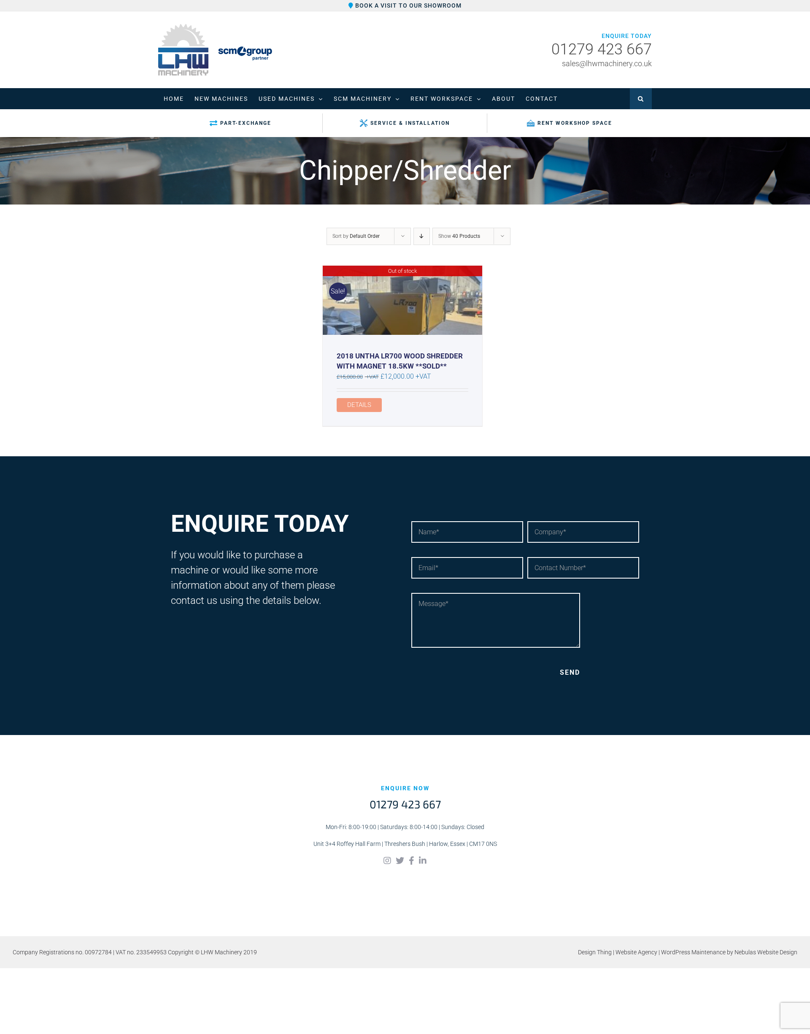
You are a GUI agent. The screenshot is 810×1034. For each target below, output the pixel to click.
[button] (640, 98)
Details (359, 405)
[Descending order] (421, 236)
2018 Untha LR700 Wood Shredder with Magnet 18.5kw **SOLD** (400, 361)
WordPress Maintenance (693, 952)
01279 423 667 (601, 49)
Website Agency (636, 952)
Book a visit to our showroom (408, 5)
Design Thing (595, 952)
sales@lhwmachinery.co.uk (607, 63)
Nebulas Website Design (765, 952)
